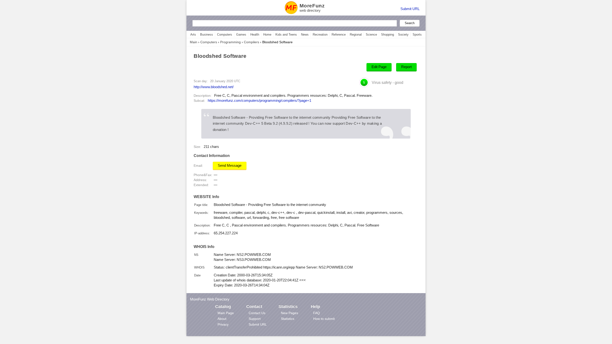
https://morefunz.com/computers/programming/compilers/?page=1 (259, 100)
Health (254, 34)
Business (206, 34)
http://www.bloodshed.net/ (214, 87)
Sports (417, 34)
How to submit (324, 319)
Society (403, 34)
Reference (339, 34)
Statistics (287, 319)
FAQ (316, 313)
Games (241, 34)
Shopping (387, 34)
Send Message (229, 165)
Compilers (251, 42)
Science (371, 34)
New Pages (289, 313)
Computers (224, 34)
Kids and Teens (286, 34)
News (305, 34)
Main (193, 42)
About (222, 319)
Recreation (320, 34)
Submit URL (410, 9)
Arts (193, 34)
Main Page (226, 313)
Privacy (223, 324)
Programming (230, 42)
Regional (356, 34)
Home (267, 34)
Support (255, 319)
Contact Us (257, 313)
